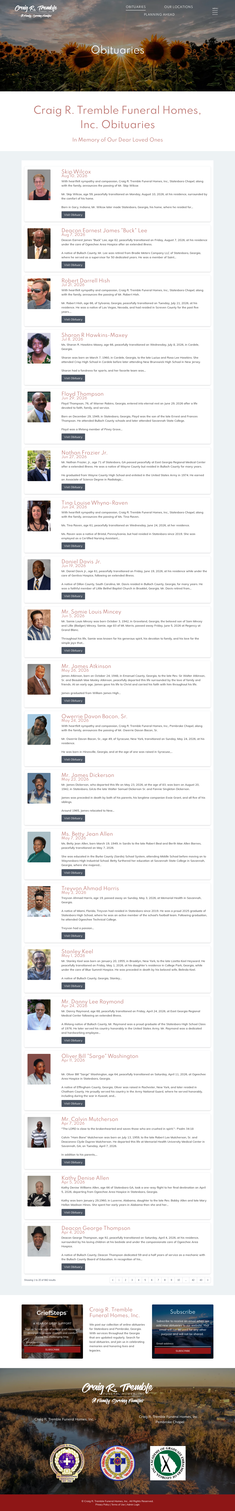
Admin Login (133, 1504)
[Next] (208, 1280)
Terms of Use (118, 1504)
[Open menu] (215, 12)
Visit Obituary (73, 215)
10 (178, 1280)
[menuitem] (135, 7)
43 (201, 1280)
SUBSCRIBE (52, 1349)
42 (193, 1280)
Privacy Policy (102, 1504)
